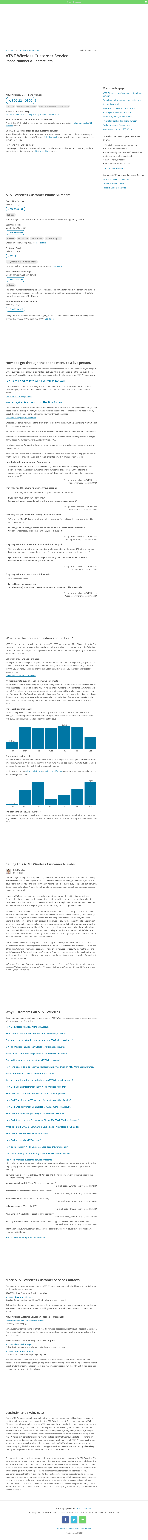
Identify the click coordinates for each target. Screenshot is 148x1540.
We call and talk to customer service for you (122, 100)
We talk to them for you (16, 114)
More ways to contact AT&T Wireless (118, 129)
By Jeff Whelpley (19, 870)
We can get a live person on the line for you (34, 402)
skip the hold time (42, 151)
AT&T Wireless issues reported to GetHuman (25, 1237)
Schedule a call (55, 114)
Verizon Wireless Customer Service (118, 179)
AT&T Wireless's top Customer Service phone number (122, 94)
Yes (78, 1508)
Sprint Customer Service (113, 183)
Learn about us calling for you (19, 396)
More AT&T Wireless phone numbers (119, 108)
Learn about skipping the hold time (21, 417)
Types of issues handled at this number (120, 121)
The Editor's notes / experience (116, 125)
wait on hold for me (53, 771)
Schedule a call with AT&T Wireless (21, 675)
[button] (145, 2)
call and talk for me (33, 771)
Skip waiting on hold (37, 114)
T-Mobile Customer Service (114, 188)
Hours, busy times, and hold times (117, 116)
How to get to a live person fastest (117, 112)
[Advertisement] (51, 172)
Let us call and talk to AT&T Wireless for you (35, 381)
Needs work (87, 1508)
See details (41, 243)
